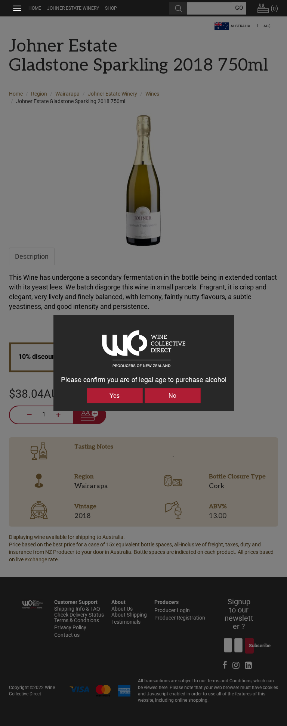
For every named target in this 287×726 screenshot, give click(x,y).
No (172, 395)
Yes (114, 395)
